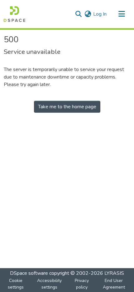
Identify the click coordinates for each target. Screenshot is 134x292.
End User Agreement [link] (114, 284)
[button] (14, 14)
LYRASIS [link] (114, 273)
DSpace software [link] (29, 273)
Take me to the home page (67, 106)
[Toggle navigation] (121, 14)
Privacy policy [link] (82, 284)
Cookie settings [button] (16, 284)
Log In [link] (100, 14)
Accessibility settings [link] (49, 284)
